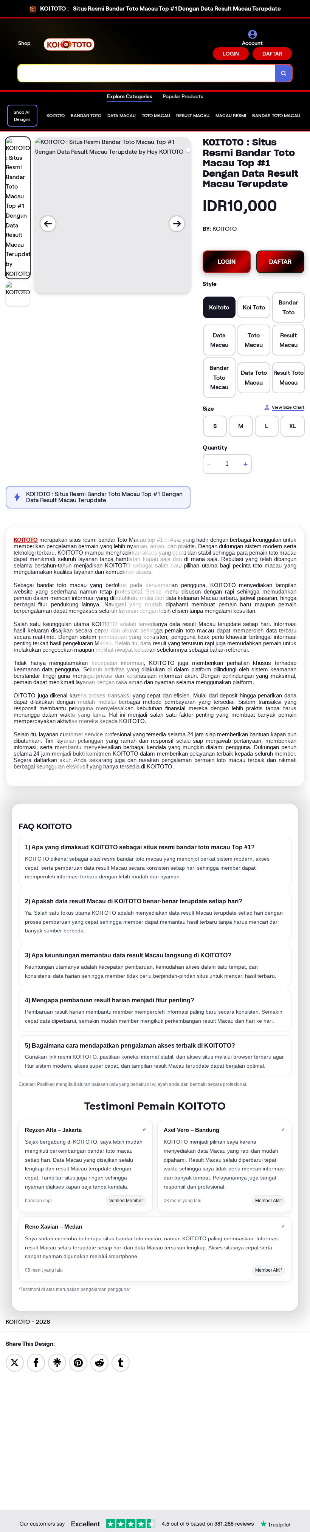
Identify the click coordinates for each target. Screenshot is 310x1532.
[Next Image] (177, 223)
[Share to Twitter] (15, 1362)
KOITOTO (26, 540)
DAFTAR (272, 54)
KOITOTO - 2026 (28, 1322)
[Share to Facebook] (36, 1362)
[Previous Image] (48, 223)
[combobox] (147, 73)
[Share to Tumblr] (121, 1362)
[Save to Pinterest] (78, 1362)
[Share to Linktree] (57, 1362)
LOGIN (231, 54)
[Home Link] (69, 44)
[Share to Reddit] (99, 1362)
